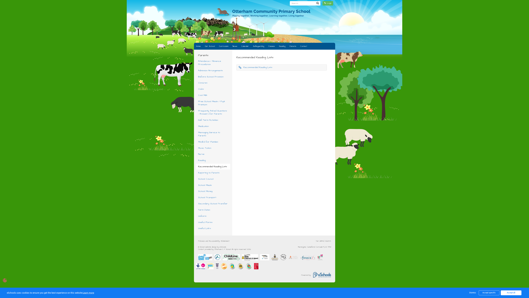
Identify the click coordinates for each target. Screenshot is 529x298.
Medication (203, 126)
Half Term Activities (208, 120)
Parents (292, 46)
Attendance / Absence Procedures (209, 63)
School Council (205, 178)
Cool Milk (202, 95)
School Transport (207, 197)
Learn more (88, 293)
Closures (202, 82)
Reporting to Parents (208, 172)
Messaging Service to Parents (209, 134)
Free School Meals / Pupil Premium (211, 103)
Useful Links (204, 228)
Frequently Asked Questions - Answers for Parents (212, 112)
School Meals (205, 185)
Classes (271, 46)
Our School (210, 46)
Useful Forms (205, 222)
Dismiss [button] (472, 293)
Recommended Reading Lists (212, 166)
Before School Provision (210, 76)
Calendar (245, 46)
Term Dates (204, 209)
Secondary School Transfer (213, 203)
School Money (205, 191)
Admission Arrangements (210, 70)
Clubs (201, 89)
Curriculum (223, 46)
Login (328, 3)
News (235, 46)
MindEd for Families (208, 141)
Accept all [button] (511, 293)
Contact (303, 46)
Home (198, 46)
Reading (282, 46)
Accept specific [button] (489, 293)
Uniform (202, 216)
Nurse (201, 154)
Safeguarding (258, 46)
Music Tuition (204, 148)
